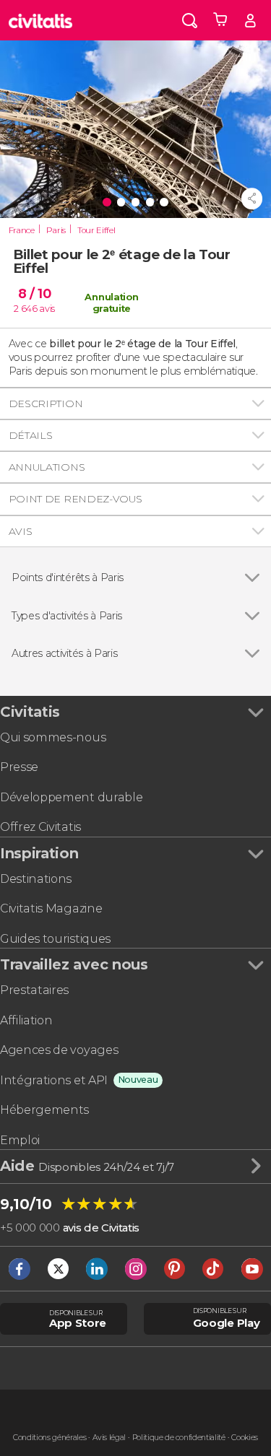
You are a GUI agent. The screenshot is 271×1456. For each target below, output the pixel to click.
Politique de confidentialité (178, 1437)
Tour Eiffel (96, 230)
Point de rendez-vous (75, 498)
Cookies (244, 1437)
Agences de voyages (59, 1050)
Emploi (20, 1140)
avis (47, 308)
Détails (31, 435)
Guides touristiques (55, 939)
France (22, 230)
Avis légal (109, 1437)
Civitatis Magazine (51, 908)
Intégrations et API (54, 1080)
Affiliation (26, 1020)
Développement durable (71, 797)
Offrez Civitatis (40, 827)
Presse (19, 767)
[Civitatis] (40, 20)
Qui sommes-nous (53, 737)
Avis (21, 531)
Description (45, 403)
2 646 (25, 308)
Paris (56, 230)
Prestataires (34, 990)
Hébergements (44, 1110)
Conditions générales (50, 1437)
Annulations (47, 467)
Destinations (36, 879)
